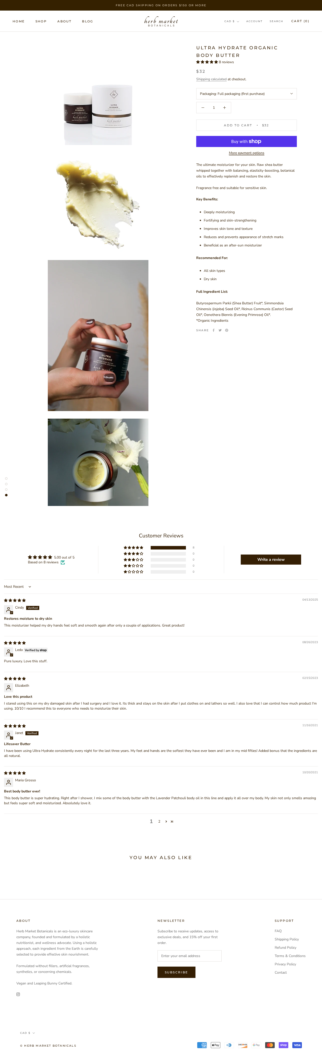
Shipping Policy (287, 939)
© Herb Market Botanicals (48, 1045)
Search (276, 21)
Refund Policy (285, 947)
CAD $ (229, 21)
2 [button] (159, 821)
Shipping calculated (211, 79)
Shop (41, 21)
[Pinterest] (226, 330)
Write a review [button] (271, 559)
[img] (15, 600)
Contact (281, 972)
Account (254, 21)
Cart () (300, 21)
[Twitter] (220, 330)
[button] (207, 62)
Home (19, 21)
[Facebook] (213, 330)
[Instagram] (18, 994)
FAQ (278, 931)
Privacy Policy (285, 964)
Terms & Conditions (290, 956)
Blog (87, 21)
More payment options (246, 153)
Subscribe (176, 972)
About (64, 21)
